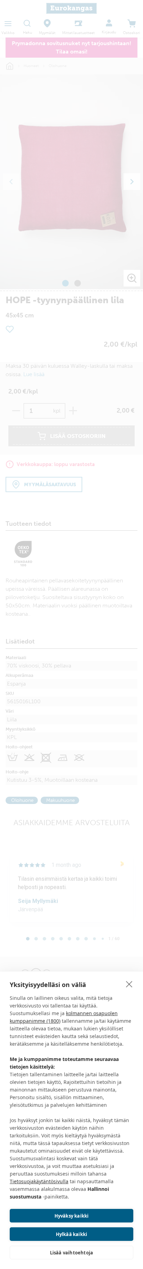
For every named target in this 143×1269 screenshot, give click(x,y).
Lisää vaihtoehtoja (71, 1253)
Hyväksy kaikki (71, 1216)
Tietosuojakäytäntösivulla (39, 1181)
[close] (129, 983)
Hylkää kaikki (71, 1234)
